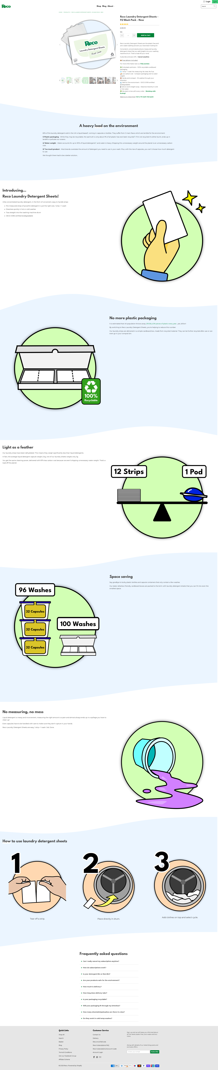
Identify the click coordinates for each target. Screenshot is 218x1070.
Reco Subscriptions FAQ (101, 1045)
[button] (124, 24)
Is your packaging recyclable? (95, 999)
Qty (121, 32)
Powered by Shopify (75, 1065)
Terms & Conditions (65, 1052)
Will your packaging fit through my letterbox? (101, 1006)
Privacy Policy (63, 1049)
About (111, 6)
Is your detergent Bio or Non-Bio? (96, 974)
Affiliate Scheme (64, 1059)
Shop (99, 6)
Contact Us (96, 1034)
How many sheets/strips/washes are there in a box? (104, 1012)
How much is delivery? (92, 987)
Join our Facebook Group (67, 1056)
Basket (61, 1042)
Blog (104, 6)
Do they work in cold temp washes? (97, 1018)
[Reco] (6, 6)
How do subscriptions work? (94, 968)
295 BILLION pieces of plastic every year (161, 324)
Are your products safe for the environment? (101, 980)
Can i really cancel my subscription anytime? (101, 961)
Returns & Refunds (99, 1042)
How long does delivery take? (95, 993)
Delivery (95, 1038)
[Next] (117, 44)
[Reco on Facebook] (94, 1057)
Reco (65, 1065)
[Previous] (60, 44)
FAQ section (144, 64)
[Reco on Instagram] (97, 1057)
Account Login (98, 1052)
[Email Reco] (100, 1057)
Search (61, 1038)
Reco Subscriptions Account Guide (105, 1049)
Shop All (61, 1034)
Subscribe (154, 1052)
